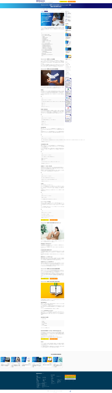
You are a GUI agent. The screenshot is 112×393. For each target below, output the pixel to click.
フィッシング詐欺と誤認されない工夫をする (47, 52)
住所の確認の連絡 (44, 38)
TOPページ (43, 373)
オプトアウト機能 (43, 384)
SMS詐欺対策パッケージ (38, 387)
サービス (37, 2)
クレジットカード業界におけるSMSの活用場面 (46, 35)
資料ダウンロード (63, 1)
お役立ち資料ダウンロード (59, 376)
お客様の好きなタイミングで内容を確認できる (47, 48)
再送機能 (43, 380)
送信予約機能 (38, 380)
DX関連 (51, 382)
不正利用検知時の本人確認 (45, 39)
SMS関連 (69, 64)
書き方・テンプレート (59, 382)
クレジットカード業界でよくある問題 (45, 34)
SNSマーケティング (67, 71)
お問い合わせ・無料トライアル (72, 1)
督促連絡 (43, 36)
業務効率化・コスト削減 (59, 381)
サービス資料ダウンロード (63, 3)
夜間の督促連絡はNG (44, 51)
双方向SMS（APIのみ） (43, 385)
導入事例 (39, 2)
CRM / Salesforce (67, 65)
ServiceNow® (68, 63)
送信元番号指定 (38, 386)
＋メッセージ (43, 387)
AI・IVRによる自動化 (52, 381)
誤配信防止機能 (43, 383)
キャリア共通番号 (38, 385)
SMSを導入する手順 (44, 53)
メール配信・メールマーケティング (68, 70)
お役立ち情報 (42, 2)
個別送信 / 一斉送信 (44, 379)
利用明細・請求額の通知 (45, 37)
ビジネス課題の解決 (67, 72)
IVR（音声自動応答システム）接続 (39, 383)
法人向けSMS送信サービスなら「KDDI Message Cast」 (47, 54)
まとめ (42, 55)
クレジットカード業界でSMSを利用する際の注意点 (47, 50)
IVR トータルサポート (38, 384)
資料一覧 (50, 2)
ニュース (47, 2)
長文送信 (37, 379)
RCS (48, 2)
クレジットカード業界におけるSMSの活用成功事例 (47, 49)
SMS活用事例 (42, 11)
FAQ (45, 2)
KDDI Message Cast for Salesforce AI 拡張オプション (45, 386)
